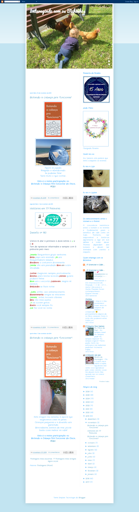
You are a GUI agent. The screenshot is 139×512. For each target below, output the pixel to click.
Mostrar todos (104, 381)
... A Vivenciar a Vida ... (94, 264)
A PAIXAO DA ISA (93, 355)
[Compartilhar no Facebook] (70, 198)
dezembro (92, 419)
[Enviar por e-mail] (64, 198)
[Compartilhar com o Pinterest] (72, 198)
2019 (88, 416)
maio (90, 460)
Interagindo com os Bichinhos (57, 11)
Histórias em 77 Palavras (45, 208)
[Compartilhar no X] (68, 198)
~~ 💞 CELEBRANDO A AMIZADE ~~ (101, 274)
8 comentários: (54, 198)
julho (90, 453)
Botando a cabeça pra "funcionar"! (51, 338)
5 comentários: (53, 327)
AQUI (53, 186)
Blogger (82, 497)
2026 (88, 391)
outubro (91, 443)
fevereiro (92, 471)
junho (90, 457)
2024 (88, 398)
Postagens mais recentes (41, 459)
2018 (88, 478)
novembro (92, 422)
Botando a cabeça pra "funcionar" (51, 97)
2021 (88, 409)
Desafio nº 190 (38, 232)
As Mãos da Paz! (99, 329)
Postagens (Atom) (45, 465)
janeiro (91, 474)
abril (90, 463)
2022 (88, 405)
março (91, 467)
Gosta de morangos (98, 358)
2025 (88, 395)
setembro (92, 446)
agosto (91, 450)
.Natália (88, 299)
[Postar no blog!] (66, 198)
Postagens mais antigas (65, 459)
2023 (88, 402)
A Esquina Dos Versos (94, 326)
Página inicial (53, 460)
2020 (88, 412)
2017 (88, 482)
